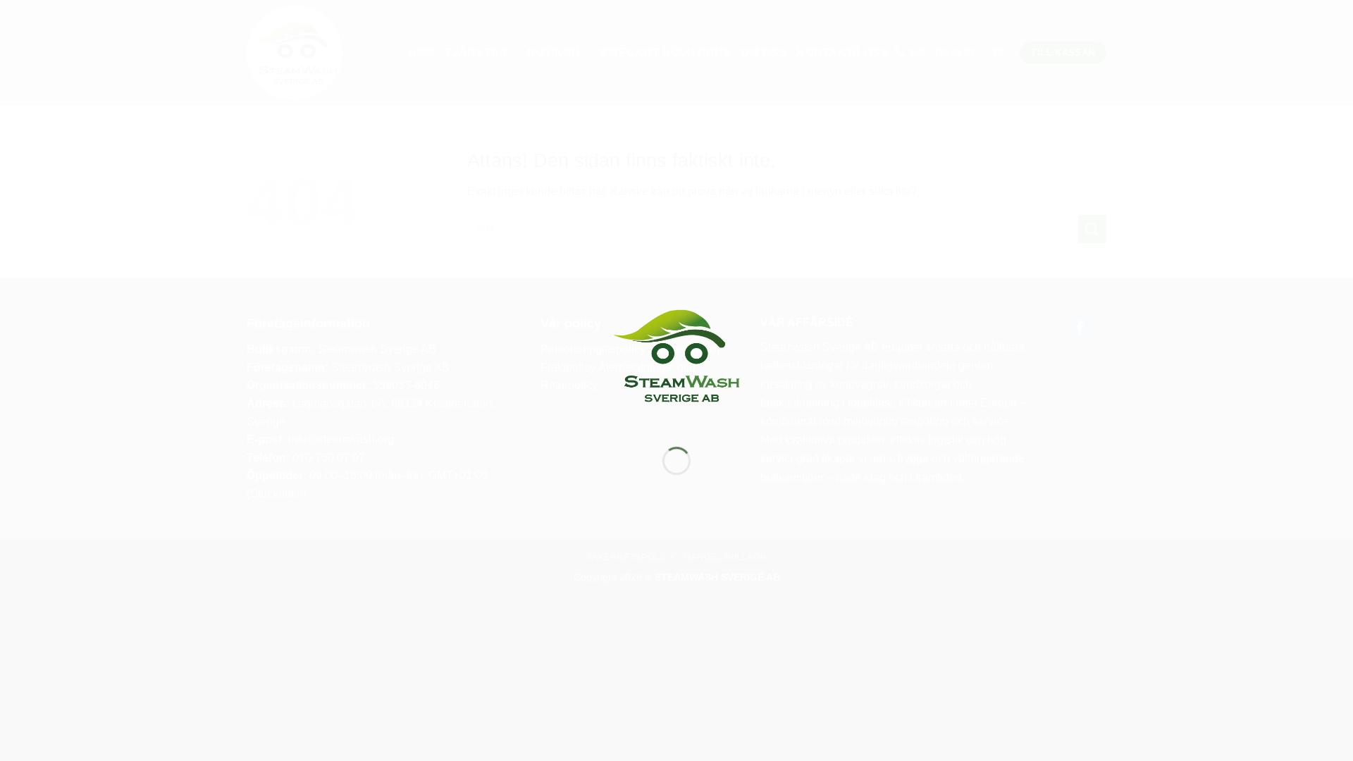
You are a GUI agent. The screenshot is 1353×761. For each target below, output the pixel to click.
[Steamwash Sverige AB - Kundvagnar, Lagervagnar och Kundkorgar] (676, 355)
